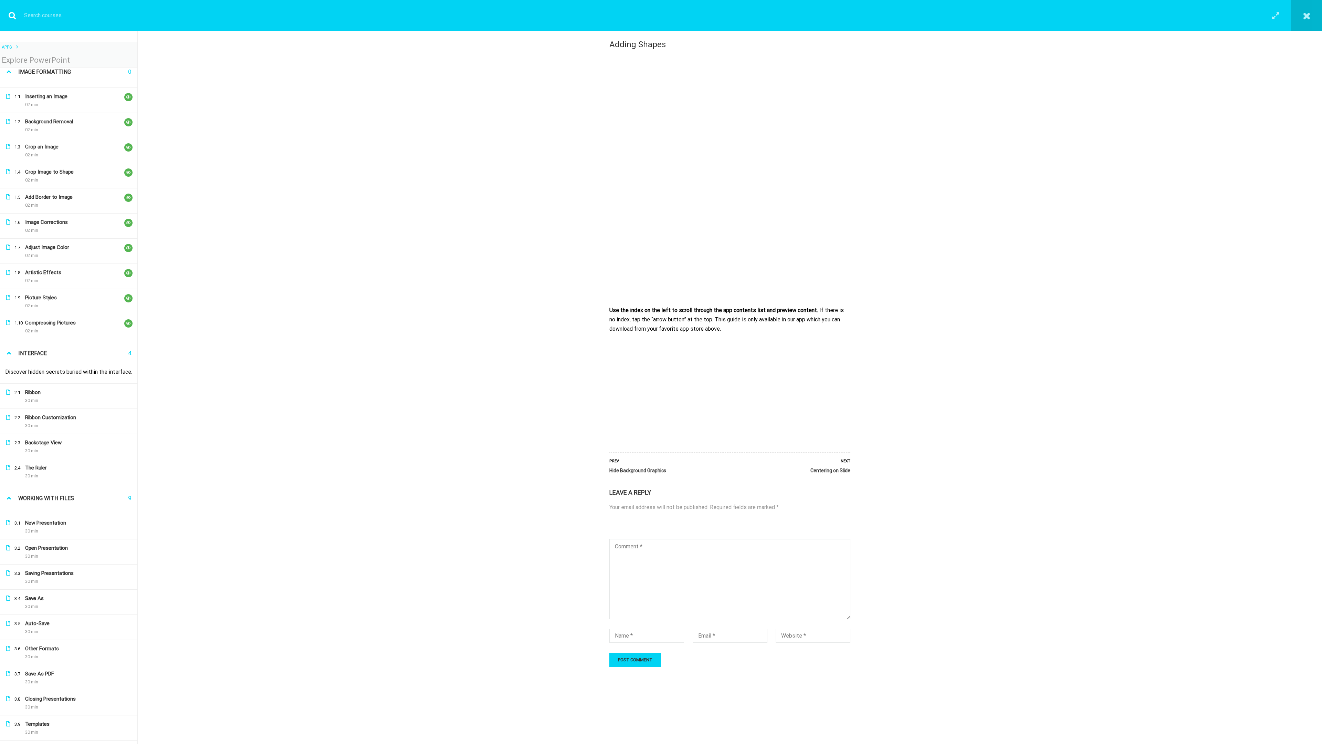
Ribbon (33, 392)
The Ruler (36, 468)
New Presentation (45, 523)
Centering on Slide (830, 470)
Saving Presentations (49, 573)
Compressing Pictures (50, 323)
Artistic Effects (43, 272)
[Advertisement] (729, 391)
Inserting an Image (46, 96)
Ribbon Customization (50, 417)
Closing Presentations (50, 699)
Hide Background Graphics (637, 470)
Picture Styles (41, 297)
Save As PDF (39, 674)
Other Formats (42, 648)
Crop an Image (42, 147)
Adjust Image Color (47, 247)
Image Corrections (46, 222)
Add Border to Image (49, 197)
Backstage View (43, 443)
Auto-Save (37, 623)
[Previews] (128, 97)
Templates (37, 724)
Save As (34, 598)
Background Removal (49, 121)
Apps (7, 47)
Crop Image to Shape (49, 172)
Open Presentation (46, 548)
